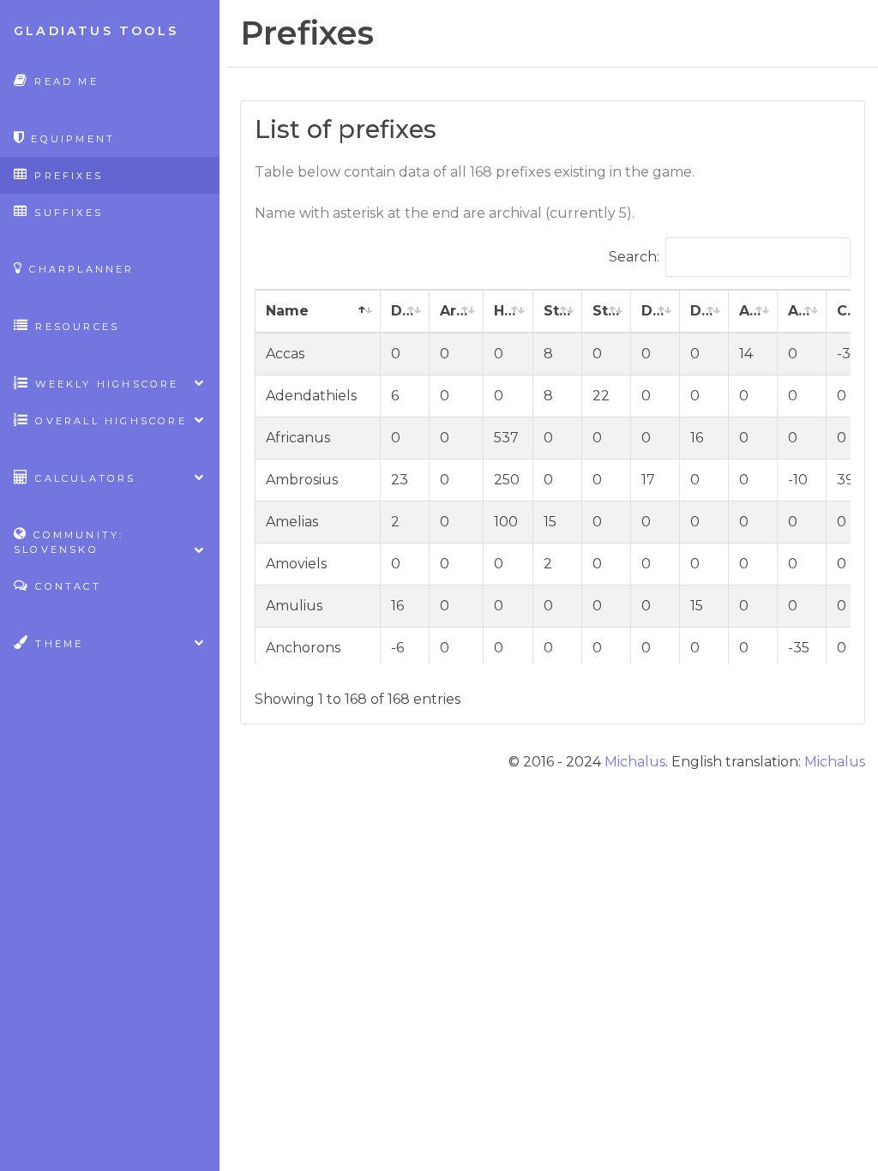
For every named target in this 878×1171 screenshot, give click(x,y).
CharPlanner (79, 269)
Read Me (64, 81)
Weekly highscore (104, 384)
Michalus (634, 762)
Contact (65, 586)
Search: (634, 257)
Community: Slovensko (68, 542)
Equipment (70, 139)
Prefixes (66, 176)
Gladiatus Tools (96, 31)
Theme (56, 644)
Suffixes (66, 213)
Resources (74, 327)
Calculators (82, 478)
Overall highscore (108, 421)
